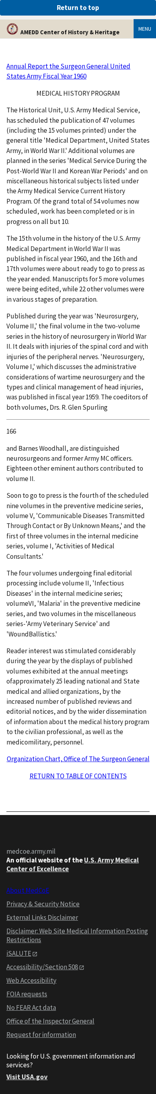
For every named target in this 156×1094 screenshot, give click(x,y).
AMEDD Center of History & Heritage (70, 32)
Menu (144, 28)
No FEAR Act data (31, 1007)
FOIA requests (26, 994)
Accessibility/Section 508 (42, 966)
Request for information (41, 1034)
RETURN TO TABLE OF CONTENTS (78, 776)
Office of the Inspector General (50, 1021)
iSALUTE (18, 953)
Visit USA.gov (27, 1076)
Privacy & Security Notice (43, 904)
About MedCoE (27, 890)
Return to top (78, 7)
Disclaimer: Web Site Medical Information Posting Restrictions (77, 935)
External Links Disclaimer (42, 917)
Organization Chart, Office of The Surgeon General (78, 758)
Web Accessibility (31, 980)
